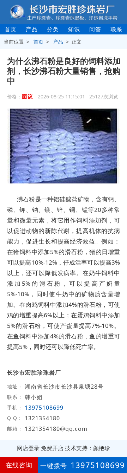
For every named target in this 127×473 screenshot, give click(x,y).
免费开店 (52, 448)
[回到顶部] (117, 446)
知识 (74, 29)
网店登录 (28, 448)
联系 (116, 29)
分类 (53, 29)
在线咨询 (19, 465)
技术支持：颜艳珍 (87, 448)
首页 (11, 29)
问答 (95, 29)
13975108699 (44, 408)
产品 (32, 29)
